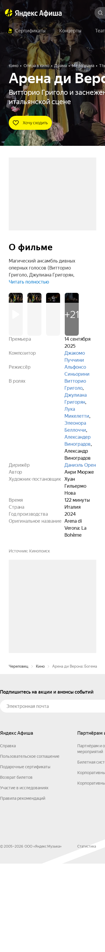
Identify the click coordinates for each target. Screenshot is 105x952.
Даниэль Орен (80, 465)
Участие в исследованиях (24, 876)
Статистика (86, 935)
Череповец (18, 754)
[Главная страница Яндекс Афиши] (9, 13)
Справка (8, 834)
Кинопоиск (39, 551)
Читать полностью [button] (29, 282)
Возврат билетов (16, 865)
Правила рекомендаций (22, 886)
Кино (40, 754)
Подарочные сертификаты (25, 855)
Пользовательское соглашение (30, 844)
